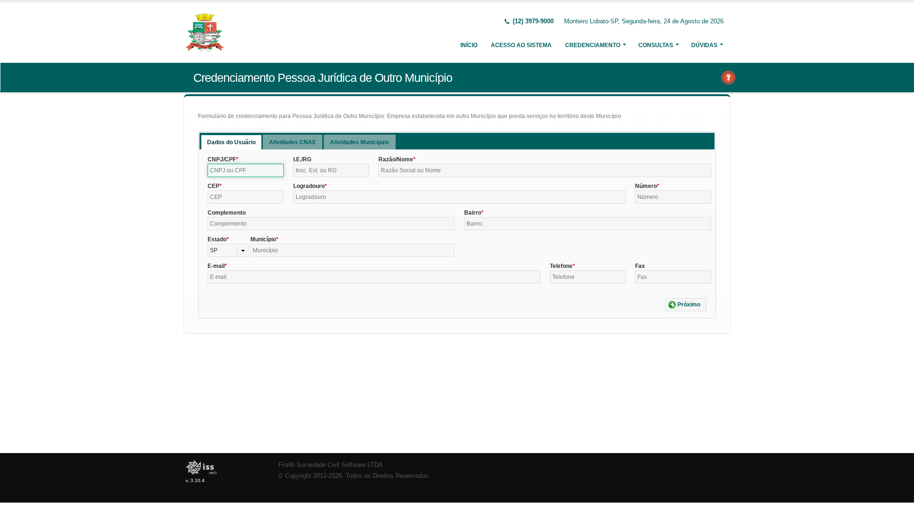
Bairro (472, 212)
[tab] (231, 142)
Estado (217, 239)
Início (468, 45)
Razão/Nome (395, 159)
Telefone (561, 266)
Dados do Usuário (231, 142)
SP (214, 250)
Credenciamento (592, 45)
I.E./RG (302, 159)
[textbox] (246, 170)
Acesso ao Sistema (521, 45)
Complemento (227, 212)
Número (646, 186)
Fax (640, 266)
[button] (685, 304)
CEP (213, 186)
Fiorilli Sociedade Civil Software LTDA (330, 465)
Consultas (655, 45)
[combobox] (228, 250)
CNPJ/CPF (222, 159)
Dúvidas (704, 45)
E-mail (216, 266)
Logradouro (309, 186)
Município (263, 239)
